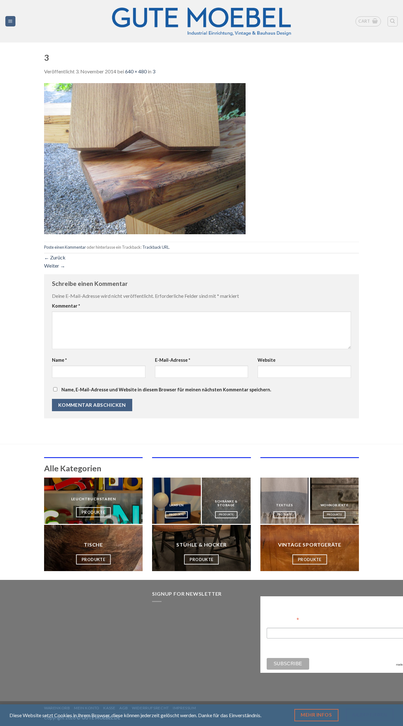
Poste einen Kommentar (65, 247)
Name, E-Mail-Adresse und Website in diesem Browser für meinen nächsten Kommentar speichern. (166, 389)
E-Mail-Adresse (172, 360)
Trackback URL (155, 247)
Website (266, 360)
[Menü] (10, 21)
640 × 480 (136, 71)
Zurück (54, 257)
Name (59, 360)
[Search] (393, 21)
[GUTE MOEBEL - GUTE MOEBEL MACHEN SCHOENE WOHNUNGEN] (201, 21)
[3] (145, 158)
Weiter (54, 266)
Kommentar (66, 306)
